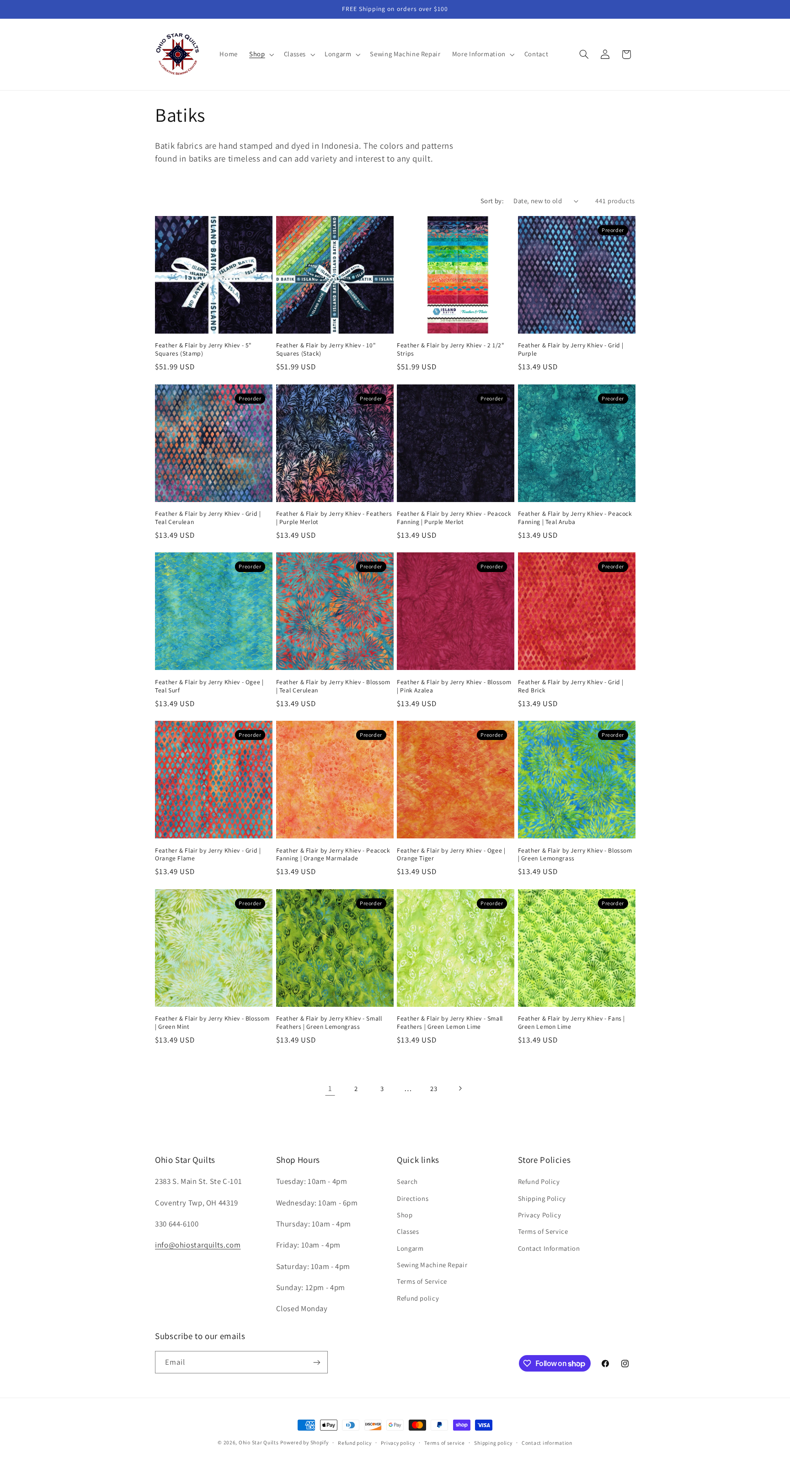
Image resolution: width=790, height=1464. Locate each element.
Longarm (410, 1248)
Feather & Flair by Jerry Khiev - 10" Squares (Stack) (326, 349)
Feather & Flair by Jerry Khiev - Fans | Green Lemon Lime (571, 1023)
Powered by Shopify (304, 1442)
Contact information (547, 1442)
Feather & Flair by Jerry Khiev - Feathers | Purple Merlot (334, 518)
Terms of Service (422, 1281)
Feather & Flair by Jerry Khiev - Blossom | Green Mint (212, 1023)
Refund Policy (539, 1181)
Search (407, 1181)
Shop (405, 1214)
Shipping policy (493, 1442)
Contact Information (549, 1248)
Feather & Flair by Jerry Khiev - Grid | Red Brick (571, 686)
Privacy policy (398, 1442)
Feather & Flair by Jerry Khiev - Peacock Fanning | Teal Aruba (575, 518)
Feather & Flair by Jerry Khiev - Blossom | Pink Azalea (454, 686)
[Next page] (459, 1088)
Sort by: (492, 200)
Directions (412, 1198)
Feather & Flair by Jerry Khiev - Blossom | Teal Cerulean (333, 686)
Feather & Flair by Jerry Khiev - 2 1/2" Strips (451, 349)
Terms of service (444, 1442)
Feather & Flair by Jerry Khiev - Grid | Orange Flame (208, 855)
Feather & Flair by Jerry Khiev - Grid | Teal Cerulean (208, 518)
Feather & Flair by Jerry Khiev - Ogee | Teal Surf (209, 686)
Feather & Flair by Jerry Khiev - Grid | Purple (571, 349)
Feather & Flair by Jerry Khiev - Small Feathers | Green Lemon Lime (450, 1023)
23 (433, 1088)
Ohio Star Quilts (259, 1442)
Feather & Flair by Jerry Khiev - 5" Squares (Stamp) (203, 349)
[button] (261, 54)
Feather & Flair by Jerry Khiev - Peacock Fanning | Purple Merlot (454, 518)
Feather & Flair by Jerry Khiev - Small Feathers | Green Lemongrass (329, 1023)
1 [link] (330, 1088)
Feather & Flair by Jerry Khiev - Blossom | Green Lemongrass (575, 855)
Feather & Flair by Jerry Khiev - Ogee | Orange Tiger (451, 855)
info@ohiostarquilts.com (198, 1245)
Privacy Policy (539, 1214)
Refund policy (418, 1298)
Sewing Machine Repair (432, 1264)
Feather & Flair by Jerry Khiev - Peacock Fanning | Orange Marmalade (333, 855)
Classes (408, 1231)
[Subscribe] (316, 1362)
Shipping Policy (542, 1198)
